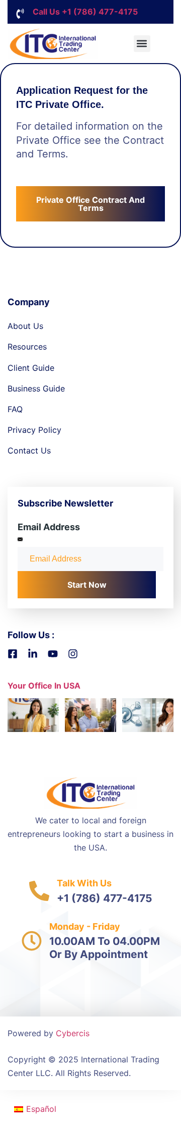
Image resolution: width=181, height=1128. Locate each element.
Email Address (49, 527)
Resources (27, 347)
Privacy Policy (34, 430)
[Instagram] (73, 654)
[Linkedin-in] (33, 654)
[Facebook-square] (13, 654)
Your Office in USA (44, 686)
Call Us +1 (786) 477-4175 (85, 12)
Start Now (87, 585)
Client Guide (31, 368)
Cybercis (72, 1033)
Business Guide (36, 388)
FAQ (15, 409)
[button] (142, 43)
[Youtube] (53, 654)
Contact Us (29, 450)
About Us (25, 326)
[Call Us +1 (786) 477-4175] (20, 14)
